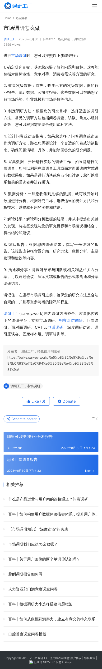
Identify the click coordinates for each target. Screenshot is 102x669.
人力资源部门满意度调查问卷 (32, 589)
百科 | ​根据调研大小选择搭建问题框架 (40, 604)
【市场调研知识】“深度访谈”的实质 (37, 529)
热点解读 (64, 39)
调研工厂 (10, 39)
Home (7, 18)
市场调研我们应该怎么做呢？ (32, 544)
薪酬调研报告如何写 (24, 574)
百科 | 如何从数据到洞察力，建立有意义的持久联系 (51, 619)
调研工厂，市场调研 (25, 386)
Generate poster (23, 419)
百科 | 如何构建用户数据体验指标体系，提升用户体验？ (52, 514)
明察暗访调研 (71, 320)
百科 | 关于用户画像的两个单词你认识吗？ (43, 559)
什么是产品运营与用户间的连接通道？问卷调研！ (49, 499)
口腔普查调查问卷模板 (26, 634)
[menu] (95, 6)
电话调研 (55, 327)
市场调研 (18, 55)
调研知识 (80, 39)
